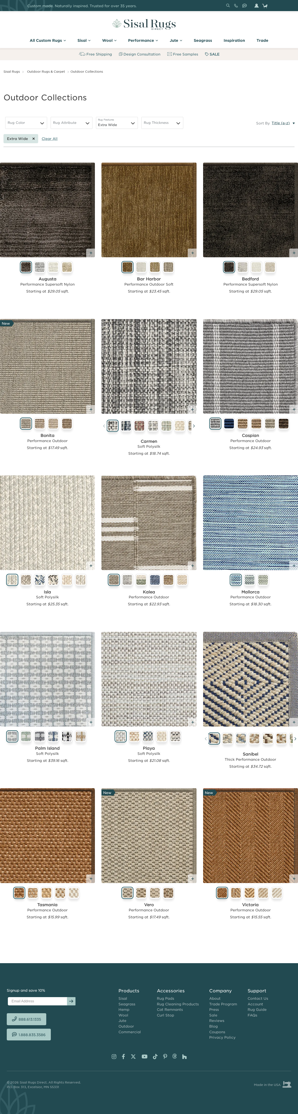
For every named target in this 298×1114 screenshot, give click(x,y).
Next (194, 426)
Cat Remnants (170, 1009)
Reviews (216, 1020)
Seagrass (126, 1004)
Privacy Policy (222, 1037)
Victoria (250, 904)
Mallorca (250, 591)
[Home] (144, 24)
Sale (213, 1015)
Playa (149, 748)
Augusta (48, 278)
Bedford (250, 278)
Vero (149, 904)
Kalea (149, 591)
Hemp (123, 1009)
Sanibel (250, 754)
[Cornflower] (241, 739)
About (215, 998)
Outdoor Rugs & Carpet (46, 71)
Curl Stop (165, 1015)
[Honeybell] (281, 739)
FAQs (252, 1015)
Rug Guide (257, 1009)
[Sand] (180, 426)
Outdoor (126, 1026)
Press (214, 1009)
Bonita (48, 435)
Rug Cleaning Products (178, 1004)
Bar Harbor (149, 278)
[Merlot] (139, 426)
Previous (104, 426)
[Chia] (227, 739)
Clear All (50, 138)
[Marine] (126, 426)
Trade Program (223, 1004)
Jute (122, 1020)
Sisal (122, 998)
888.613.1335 (236, 7)
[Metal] (153, 426)
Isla (47, 591)
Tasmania (47, 904)
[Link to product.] (47, 210)
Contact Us (258, 998)
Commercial (129, 1032)
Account (255, 1004)
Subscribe (71, 1001)
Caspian (250, 435)
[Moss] (166, 426)
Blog (213, 1026)
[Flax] (268, 739)
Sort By (263, 123)
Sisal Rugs (11, 71)
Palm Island (47, 748)
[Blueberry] (214, 739)
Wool (123, 1015)
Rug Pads (165, 998)
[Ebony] (112, 426)
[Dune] (254, 739)
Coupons (217, 1032)
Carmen (149, 441)
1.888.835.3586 (245, 7)
